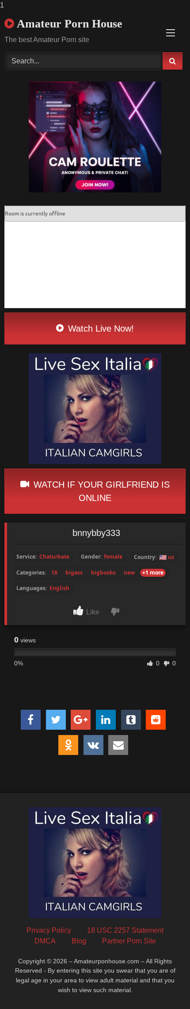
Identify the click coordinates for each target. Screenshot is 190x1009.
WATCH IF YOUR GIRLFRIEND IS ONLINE (100, 491)
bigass (74, 573)
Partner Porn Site (129, 941)
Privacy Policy (49, 930)
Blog (79, 941)
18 (54, 573)
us (166, 557)
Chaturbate (54, 557)
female (113, 557)
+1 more (152, 572)
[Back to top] (162, 984)
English (59, 588)
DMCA (45, 941)
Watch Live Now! (99, 328)
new (129, 573)
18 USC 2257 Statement (125, 930)
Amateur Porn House (68, 23)
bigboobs (103, 573)
